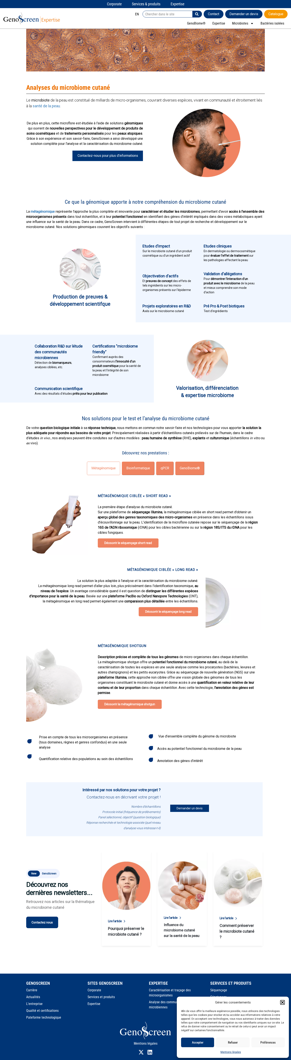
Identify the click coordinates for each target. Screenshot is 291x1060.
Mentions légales (230, 1052)
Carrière (31, 990)
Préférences (268, 1042)
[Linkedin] (150, 1052)
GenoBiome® (196, 23)
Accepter (197, 1042)
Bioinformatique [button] (138, 468)
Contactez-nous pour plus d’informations (108, 156)
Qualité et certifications (42, 1011)
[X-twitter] (141, 1052)
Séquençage (218, 990)
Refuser (233, 1042)
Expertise (218, 23)
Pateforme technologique (43, 1017)
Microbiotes (240, 23)
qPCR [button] (165, 468)
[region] (145, 709)
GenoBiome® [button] (190, 468)
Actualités (33, 997)
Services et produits (101, 997)
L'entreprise (34, 1004)
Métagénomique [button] (103, 468)
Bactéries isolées (272, 23)
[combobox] (168, 14)
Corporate (94, 990)
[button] (282, 1002)
